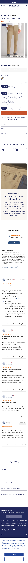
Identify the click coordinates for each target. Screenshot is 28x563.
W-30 (4, 93)
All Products (11, 10)
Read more (17, 298)
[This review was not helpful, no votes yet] (23, 324)
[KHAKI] (2, 78)
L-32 (11, 108)
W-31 (11, 93)
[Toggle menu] (1, 5)
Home (5, 10)
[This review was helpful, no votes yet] (21, 324)
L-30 (4, 108)
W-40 (11, 101)
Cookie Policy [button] (15, 546)
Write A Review (14, 242)
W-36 (18, 97)
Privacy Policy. (24, 520)
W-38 (4, 101)
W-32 (18, 93)
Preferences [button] (5, 550)
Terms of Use (17, 520)
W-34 (11, 97)
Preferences (14, 559)
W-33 (4, 97)
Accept (14, 554)
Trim (12, 86)
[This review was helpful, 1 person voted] (21, 390)
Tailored (5, 86)
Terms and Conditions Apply (15, 70)
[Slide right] (26, 2)
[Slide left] (2, 2)
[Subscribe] (20, 516)
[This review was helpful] (21, 445)
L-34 (18, 108)
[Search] (4, 5)
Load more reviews (14, 451)
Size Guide (25, 82)
